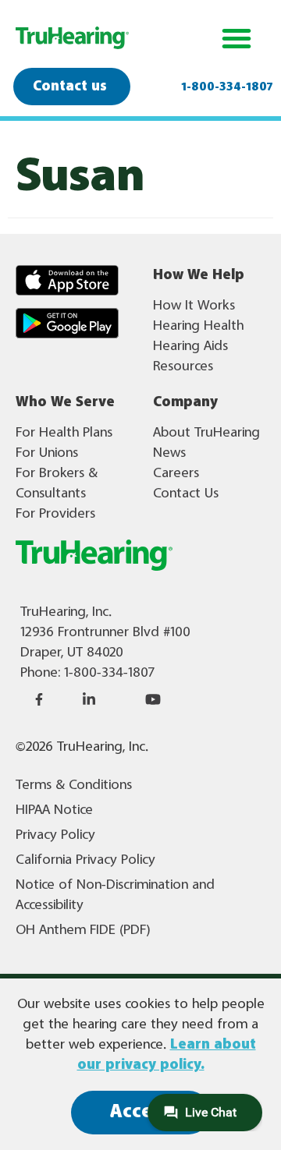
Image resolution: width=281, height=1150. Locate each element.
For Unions (47, 453)
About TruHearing (206, 433)
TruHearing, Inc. (66, 612)
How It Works (194, 306)
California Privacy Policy (85, 860)
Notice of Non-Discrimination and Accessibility (115, 895)
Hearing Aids (190, 346)
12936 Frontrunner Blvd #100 (105, 632)
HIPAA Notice (54, 810)
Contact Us (186, 494)
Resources (183, 366)
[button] (84, 280)
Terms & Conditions (74, 785)
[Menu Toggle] (236, 38)
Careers (176, 473)
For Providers (55, 514)
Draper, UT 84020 (71, 653)
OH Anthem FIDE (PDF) (83, 930)
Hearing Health (198, 326)
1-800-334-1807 (227, 87)
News (169, 453)
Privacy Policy (55, 835)
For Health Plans (64, 433)
